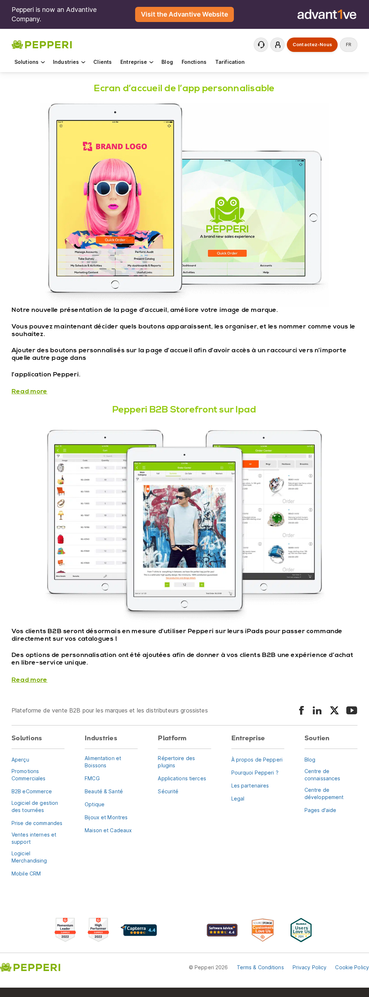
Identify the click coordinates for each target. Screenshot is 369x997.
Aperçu (20, 759)
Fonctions (194, 62)
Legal (238, 798)
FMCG (92, 778)
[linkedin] (317, 710)
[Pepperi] (42, 44)
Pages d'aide (320, 810)
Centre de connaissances (322, 774)
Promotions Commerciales (28, 774)
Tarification (230, 62)
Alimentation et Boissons (103, 761)
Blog (167, 62)
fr (348, 44)
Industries (66, 62)
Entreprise (133, 62)
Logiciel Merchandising (29, 857)
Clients (102, 62)
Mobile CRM (26, 873)
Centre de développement (324, 793)
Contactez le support (261, 45)
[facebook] (301, 710)
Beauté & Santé (104, 791)
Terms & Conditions (260, 967)
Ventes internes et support (34, 838)
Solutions (26, 62)
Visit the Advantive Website (184, 14)
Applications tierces (182, 778)
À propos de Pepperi (257, 759)
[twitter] (334, 710)
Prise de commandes (37, 823)
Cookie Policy (352, 967)
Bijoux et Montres (106, 817)
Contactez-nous (312, 44)
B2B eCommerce (32, 791)
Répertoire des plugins (176, 761)
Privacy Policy (310, 967)
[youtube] (351, 710)
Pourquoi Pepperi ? (255, 772)
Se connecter (277, 45)
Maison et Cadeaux (108, 830)
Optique (95, 804)
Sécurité (168, 791)
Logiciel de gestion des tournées (35, 806)
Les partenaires (250, 785)
